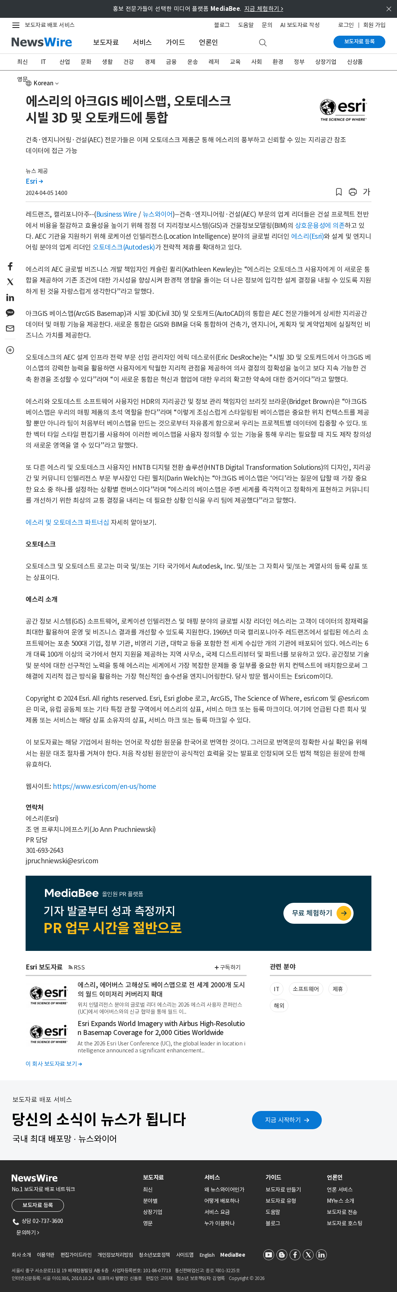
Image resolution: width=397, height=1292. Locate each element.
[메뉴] (17, 25)
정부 (299, 62)
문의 (267, 25)
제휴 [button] (338, 989)
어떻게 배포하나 (222, 1200)
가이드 (175, 42)
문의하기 (27, 1232)
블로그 (222, 25)
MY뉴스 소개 (340, 1200)
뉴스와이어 (158, 214)
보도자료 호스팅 (344, 1223)
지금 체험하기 (263, 8)
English (207, 1255)
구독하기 (230, 967)
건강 (128, 62)
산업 (64, 62)
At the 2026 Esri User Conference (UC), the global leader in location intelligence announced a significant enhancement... (161, 1047)
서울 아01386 (56, 1278)
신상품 (355, 62)
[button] (338, 192)
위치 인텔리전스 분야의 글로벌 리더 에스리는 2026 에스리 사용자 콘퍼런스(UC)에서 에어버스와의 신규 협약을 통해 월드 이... (160, 1008)
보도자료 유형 (281, 1200)
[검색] (263, 43)
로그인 (346, 25)
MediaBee (232, 1255)
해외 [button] (279, 1005)
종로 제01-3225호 (222, 1270)
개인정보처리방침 (115, 1255)
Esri (34, 181)
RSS (79, 967)
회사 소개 (21, 1255)
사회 (256, 62)
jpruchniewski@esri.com (62, 861)
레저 (214, 62)
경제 (150, 62)
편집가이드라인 (76, 1255)
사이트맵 (185, 1255)
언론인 (208, 42)
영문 (22, 79)
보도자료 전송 (342, 1212)
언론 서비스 (339, 1189)
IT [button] (276, 989)
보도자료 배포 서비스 (50, 25)
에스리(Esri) (307, 236)
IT (43, 62)
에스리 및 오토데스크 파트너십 (67, 522)
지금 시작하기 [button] (283, 1120)
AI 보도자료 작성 (299, 25)
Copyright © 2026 (247, 1278)
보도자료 (106, 42)
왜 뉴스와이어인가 (224, 1189)
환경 (278, 62)
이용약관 (46, 1255)
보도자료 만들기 (283, 1189)
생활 (107, 62)
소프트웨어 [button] (306, 989)
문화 (86, 62)
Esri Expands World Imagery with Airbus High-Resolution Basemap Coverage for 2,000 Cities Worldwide (161, 1028)
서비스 (142, 42)
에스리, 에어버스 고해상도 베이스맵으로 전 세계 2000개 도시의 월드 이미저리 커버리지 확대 (161, 990)
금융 (171, 62)
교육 (235, 62)
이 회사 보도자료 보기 (54, 1064)
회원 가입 (374, 25)
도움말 (246, 25)
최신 (22, 62)
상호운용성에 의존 (320, 225)
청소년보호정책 (154, 1255)
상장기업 (325, 62)
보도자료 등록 (359, 41)
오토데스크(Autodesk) (124, 247)
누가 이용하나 (219, 1223)
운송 (192, 62)
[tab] (170, 1177)
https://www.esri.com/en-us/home (104, 786)
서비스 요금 (217, 1212)
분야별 (150, 1200)
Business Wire (116, 214)
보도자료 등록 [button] (37, 1205)
